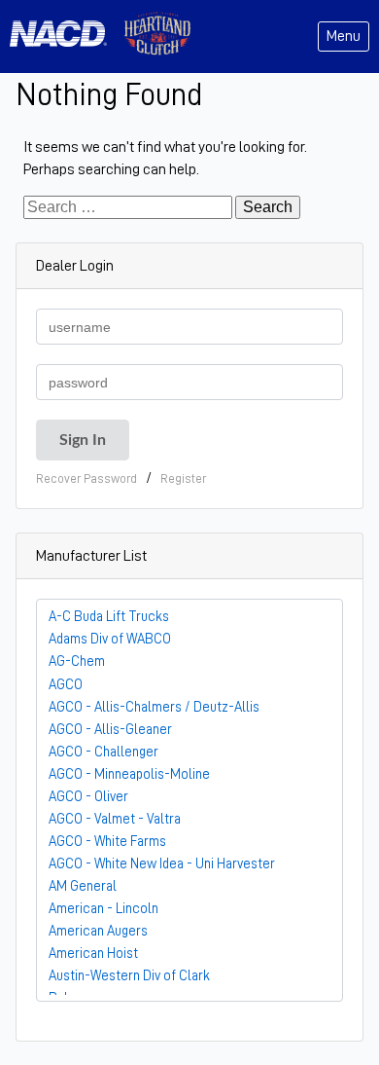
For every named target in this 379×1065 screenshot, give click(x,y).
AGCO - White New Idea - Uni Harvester (162, 863)
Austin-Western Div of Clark (129, 975)
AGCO (66, 684)
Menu (344, 36)
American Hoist (93, 953)
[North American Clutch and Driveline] (66, 36)
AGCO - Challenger (103, 751)
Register (183, 478)
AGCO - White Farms (107, 841)
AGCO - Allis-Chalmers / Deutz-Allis (154, 707)
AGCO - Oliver (88, 796)
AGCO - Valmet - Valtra (115, 819)
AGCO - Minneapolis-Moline (129, 774)
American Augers (98, 930)
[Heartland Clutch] (157, 36)
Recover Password (86, 478)
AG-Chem (77, 661)
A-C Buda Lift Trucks (109, 616)
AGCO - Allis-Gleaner (110, 729)
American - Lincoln (103, 908)
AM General (83, 886)
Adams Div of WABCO (110, 638)
